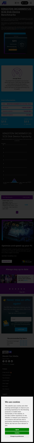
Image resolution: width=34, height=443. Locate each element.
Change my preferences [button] (17, 436)
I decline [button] (17, 433)
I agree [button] (17, 429)
